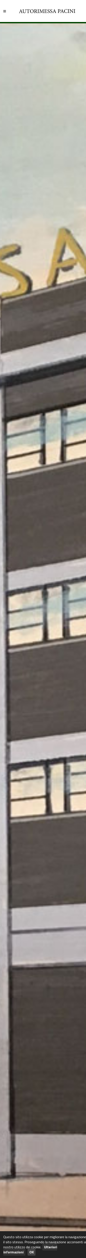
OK (31, 1252)
